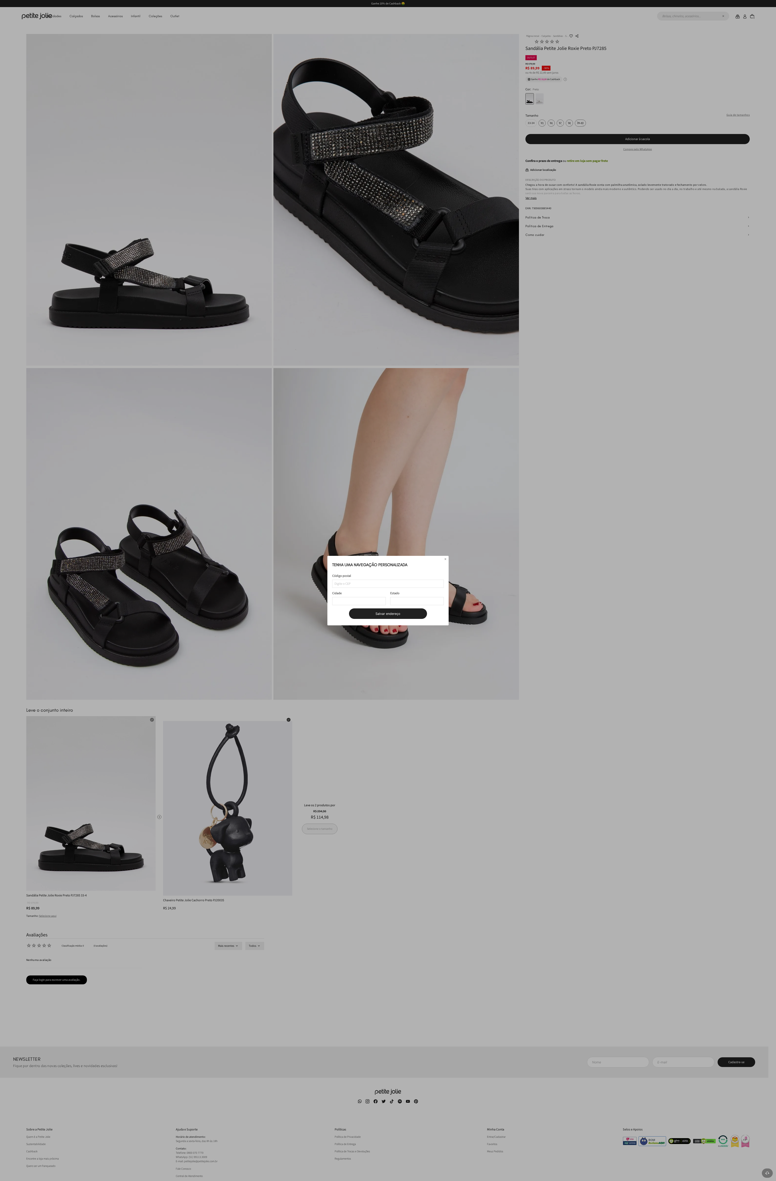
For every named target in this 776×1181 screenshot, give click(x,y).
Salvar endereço (387, 614)
